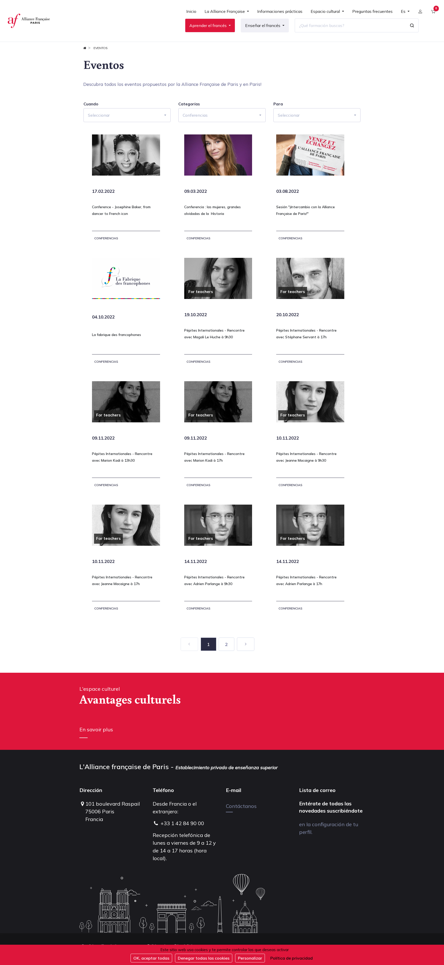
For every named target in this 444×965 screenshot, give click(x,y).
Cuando (91, 104)
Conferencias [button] (195, 115)
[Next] (245, 644)
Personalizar (250, 958)
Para (278, 104)
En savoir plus (96, 729)
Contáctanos (241, 806)
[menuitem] (191, 13)
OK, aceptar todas (151, 958)
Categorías (189, 104)
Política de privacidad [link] (291, 958)
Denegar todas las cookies (203, 958)
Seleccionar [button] (99, 115)
